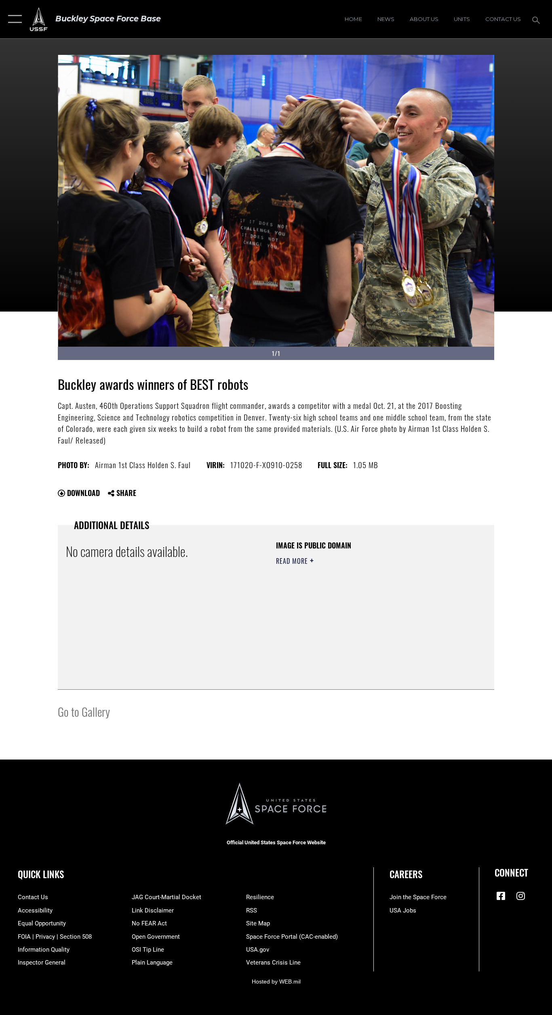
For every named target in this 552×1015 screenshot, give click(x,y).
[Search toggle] (537, 19)
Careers (406, 874)
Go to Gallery (84, 711)
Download (82, 493)
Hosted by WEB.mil (276, 981)
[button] (13, 19)
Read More (293, 561)
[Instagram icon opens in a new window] (520, 896)
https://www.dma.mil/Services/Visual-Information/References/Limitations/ (371, 623)
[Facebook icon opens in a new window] (501, 896)
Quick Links (41, 874)
